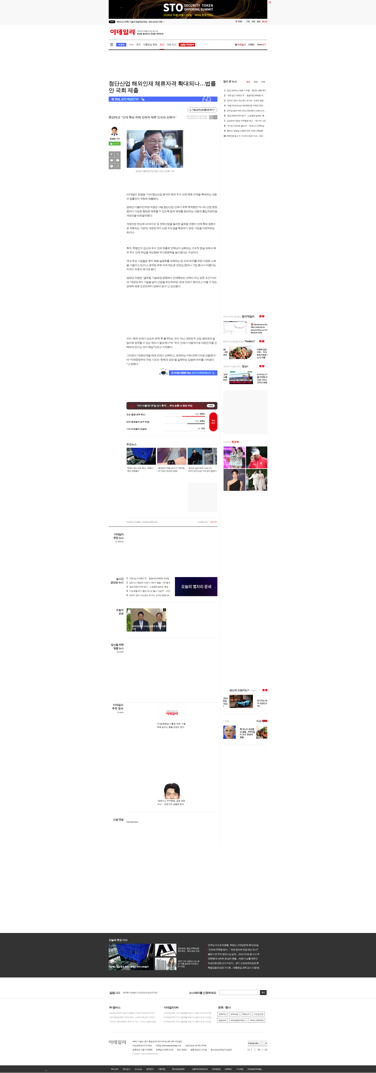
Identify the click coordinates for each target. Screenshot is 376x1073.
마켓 (251, 44)
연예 (263, 82)
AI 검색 (121, 45)
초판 (258, 21)
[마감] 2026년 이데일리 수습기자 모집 (139, 992)
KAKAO (112, 166)
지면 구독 (213, 522)
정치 (138, 44)
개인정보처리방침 (254, 1069)
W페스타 (246, 1014)
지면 (253, 21)
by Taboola (119, 542)
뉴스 (248, 82)
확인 (263, 992)
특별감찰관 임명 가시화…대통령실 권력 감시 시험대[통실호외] (237, 967)
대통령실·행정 (150, 44)
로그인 (264, 21)
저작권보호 (216, 1069)
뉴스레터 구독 (203, 522)
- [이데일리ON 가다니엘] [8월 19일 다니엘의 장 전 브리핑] (187, 1021)
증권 (256, 82)
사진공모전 (258, 1014)
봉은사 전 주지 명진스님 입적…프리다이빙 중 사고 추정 (234, 954)
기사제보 (239, 1069)
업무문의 (149, 1069)
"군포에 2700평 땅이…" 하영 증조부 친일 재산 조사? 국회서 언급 (238, 949)
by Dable (120, 652)
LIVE (112, 22)
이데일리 (136, 32)
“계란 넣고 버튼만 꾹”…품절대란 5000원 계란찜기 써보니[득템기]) (155, 578)
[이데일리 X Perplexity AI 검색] (163, 99)
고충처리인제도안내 (200, 1069)
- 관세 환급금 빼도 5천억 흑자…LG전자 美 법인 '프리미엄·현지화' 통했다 (134, 1017)
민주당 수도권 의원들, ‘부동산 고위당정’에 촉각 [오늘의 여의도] (237, 945)
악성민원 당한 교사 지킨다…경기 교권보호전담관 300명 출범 (236, 963)
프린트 (118, 160)
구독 (248, 21)
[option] (164, 21)
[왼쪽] (161, 609)
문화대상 (222, 1014)
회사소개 (114, 1069)
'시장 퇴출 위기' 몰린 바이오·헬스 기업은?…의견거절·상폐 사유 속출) (156, 591)
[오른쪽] (164, 609)
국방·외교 (171, 44)
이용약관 (161, 1069)
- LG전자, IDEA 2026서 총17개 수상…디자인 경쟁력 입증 (132, 1021)
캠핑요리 (222, 1020)
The (261, 44)
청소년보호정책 (178, 1069)
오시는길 (138, 1069)
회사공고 (126, 1069)
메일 (112, 160)
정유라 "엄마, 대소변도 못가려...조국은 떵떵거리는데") (150, 595)
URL (118, 166)
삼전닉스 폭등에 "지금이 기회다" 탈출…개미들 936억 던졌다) (153, 582)
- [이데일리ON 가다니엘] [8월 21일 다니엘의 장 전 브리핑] (187, 1013)
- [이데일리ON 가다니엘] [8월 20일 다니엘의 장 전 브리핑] (187, 1017)
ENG (240, 21)
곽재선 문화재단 (257, 1020)
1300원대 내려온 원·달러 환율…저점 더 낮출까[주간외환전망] (236, 958)
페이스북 (112, 154)
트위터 (118, 154)
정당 (162, 44)
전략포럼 (234, 1014)
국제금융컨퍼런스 (238, 1020)
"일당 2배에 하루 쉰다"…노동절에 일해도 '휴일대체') (149, 587)
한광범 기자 (115, 139)
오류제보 (227, 1069)
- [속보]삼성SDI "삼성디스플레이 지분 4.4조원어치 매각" (132, 1013)
